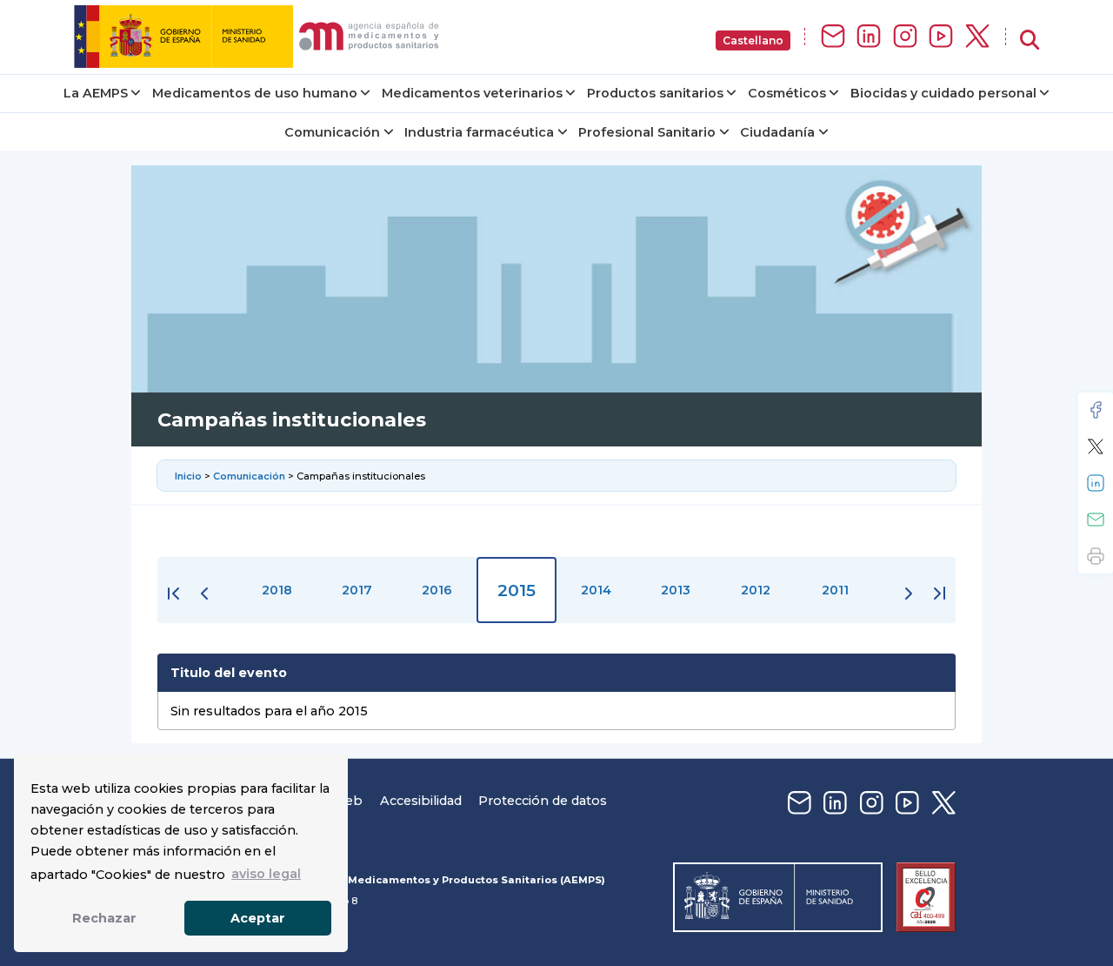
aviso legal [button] (266, 874)
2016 (437, 590)
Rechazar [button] (104, 918)
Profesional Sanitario (647, 132)
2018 (277, 590)
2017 (357, 590)
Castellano (753, 40)
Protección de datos (542, 800)
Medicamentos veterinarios (472, 93)
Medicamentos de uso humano (254, 93)
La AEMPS (95, 93)
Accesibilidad (421, 800)
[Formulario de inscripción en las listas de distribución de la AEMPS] (833, 37)
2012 (755, 590)
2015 (516, 590)
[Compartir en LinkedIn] (1095, 483)
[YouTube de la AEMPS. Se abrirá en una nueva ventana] (941, 37)
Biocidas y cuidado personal (943, 93)
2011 (835, 590)
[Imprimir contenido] (1095, 556)
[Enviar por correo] (1095, 519)
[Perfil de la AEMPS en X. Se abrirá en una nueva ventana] (977, 37)
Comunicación (332, 132)
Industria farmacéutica (479, 132)
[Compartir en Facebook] (1095, 409)
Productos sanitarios (655, 93)
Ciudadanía (777, 132)
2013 (675, 590)
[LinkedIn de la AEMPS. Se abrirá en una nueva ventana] (869, 37)
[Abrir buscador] (1029, 40)
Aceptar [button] (257, 918)
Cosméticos (787, 93)
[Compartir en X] (1095, 446)
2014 (596, 590)
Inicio (189, 476)
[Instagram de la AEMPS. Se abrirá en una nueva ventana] (905, 37)
